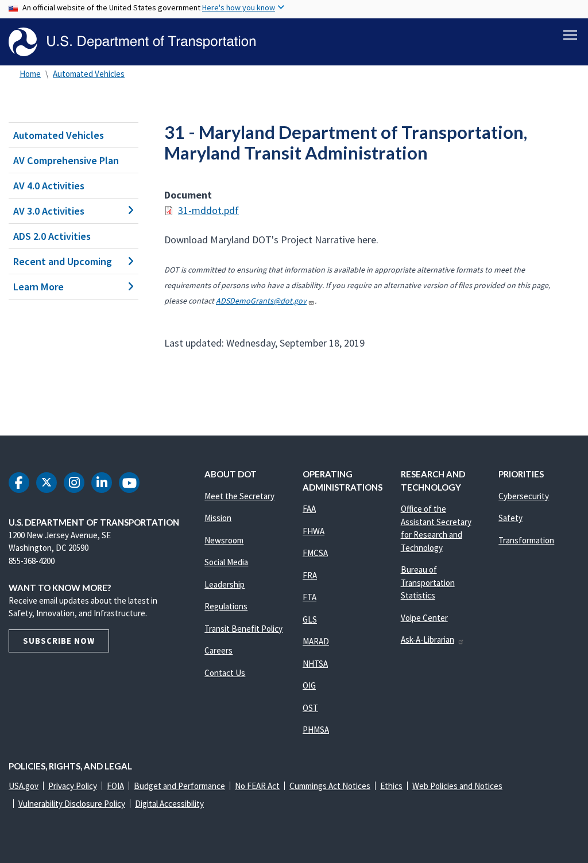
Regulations (225, 606)
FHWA (313, 531)
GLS (310, 619)
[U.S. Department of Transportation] (132, 42)
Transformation (526, 540)
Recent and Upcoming (62, 261)
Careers (218, 650)
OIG (309, 685)
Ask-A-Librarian (427, 639)
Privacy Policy (72, 785)
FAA (309, 508)
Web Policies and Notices (457, 785)
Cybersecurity (523, 496)
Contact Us (224, 672)
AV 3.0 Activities (48, 210)
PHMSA (316, 729)
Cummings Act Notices (329, 785)
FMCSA (315, 552)
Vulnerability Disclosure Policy (71, 803)
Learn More (38, 286)
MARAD (316, 641)
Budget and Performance (179, 785)
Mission (217, 517)
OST (310, 707)
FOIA (115, 785)
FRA (310, 575)
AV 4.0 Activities (48, 185)
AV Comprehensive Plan (66, 160)
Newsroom (223, 540)
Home (30, 73)
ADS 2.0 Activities (52, 236)
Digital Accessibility (169, 803)
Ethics (391, 785)
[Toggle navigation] (570, 35)
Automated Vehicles (89, 73)
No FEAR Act (257, 785)
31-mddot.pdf (208, 210)
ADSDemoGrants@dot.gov (261, 301)
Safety (510, 517)
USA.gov (23, 785)
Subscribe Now (59, 640)
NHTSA (315, 663)
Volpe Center (424, 617)
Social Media (226, 562)
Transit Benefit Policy (243, 628)
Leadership (224, 584)
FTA (309, 597)
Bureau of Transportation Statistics (428, 582)
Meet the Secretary (239, 496)
